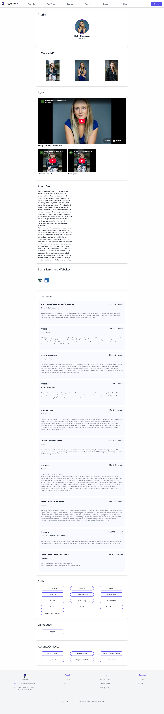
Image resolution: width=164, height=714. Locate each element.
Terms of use (105, 679)
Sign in (156, 4)
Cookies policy (105, 683)
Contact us (142, 683)
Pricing (67, 679)
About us (67, 683)
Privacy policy (105, 688)
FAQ (142, 679)
